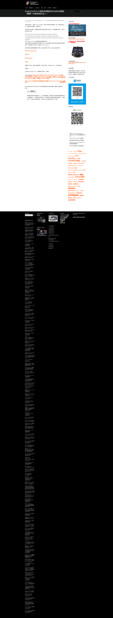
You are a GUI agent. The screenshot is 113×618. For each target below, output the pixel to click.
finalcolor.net (80, 163)
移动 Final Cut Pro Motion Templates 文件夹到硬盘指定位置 (77, 135)
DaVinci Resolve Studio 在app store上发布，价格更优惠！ (29, 282)
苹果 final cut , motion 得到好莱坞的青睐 (29, 337)
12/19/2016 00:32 (33, 92)
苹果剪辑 (78, 186)
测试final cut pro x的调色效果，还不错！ (29, 546)
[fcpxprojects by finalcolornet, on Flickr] (29, 58)
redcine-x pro (70, 179)
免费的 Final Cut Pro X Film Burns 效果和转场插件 (55, 81)
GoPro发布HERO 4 (29, 397)
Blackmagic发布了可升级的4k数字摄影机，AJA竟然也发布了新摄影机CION (29, 487)
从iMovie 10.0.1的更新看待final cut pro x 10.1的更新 (29, 578)
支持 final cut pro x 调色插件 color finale (29, 341)
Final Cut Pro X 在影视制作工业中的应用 (29, 314)
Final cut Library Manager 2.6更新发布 (29, 372)
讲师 (42, 7)
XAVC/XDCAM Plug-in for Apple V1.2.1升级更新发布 (29, 525)
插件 (45, 7)
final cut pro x (44, 20)
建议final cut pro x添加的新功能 (29, 390)
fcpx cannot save (52, 75)
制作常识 (48, 20)
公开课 (61, 221)
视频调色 (82, 195)
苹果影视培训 (79, 192)
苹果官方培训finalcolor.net (73, 190)
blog (34, 75)
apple (71, 151)
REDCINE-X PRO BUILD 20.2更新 (28, 594)
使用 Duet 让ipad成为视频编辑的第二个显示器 (29, 364)
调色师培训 (75, 197)
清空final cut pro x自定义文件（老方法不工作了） (29, 483)
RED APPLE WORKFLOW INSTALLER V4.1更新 (29, 458)
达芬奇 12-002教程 (29, 271)
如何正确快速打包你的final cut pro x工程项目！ (29, 560)
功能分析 (51, 20)
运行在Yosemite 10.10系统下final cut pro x (29, 394)
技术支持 (59, 20)
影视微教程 (62, 220)
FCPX (77, 156)
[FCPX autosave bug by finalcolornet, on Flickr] (30, 51)
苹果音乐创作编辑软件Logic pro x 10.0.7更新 (29, 470)
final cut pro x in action (34, 77)
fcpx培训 (60, 75)
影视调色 (70, 184)
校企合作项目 (63, 218)
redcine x (75, 179)
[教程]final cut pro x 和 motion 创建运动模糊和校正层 (29, 290)
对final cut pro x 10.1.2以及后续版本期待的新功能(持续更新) (29, 504)
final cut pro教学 (31, 78)
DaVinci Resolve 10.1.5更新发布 (28, 474)
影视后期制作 (81, 181)
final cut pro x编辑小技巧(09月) (29, 421)
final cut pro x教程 (46, 77)
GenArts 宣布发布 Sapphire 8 (29, 360)
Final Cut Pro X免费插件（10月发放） (29, 607)
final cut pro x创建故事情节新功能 (29, 514)
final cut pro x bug (79, 165)
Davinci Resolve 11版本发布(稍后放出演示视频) (29, 491)
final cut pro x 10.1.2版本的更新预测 (29, 463)
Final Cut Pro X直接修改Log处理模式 (29, 441)
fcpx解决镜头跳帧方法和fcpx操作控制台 (29, 380)
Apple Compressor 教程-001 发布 (29, 306)
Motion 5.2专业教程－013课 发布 (29, 287)
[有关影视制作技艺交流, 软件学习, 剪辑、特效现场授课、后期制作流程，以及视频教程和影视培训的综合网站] (32, 4)
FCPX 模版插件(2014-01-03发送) (29, 564)
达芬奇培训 (71, 200)
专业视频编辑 (81, 179)
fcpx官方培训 (83, 161)
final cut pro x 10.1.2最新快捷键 (29, 431)
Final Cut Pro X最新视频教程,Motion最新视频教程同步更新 (29, 555)
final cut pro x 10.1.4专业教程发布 (29, 376)
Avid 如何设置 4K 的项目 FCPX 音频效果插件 (29, 356)
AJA (69, 151)
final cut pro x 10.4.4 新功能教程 (29, 244)
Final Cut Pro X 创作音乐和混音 (29, 334)
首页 (27, 7)
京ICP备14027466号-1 (80, 217)
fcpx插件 (70, 163)
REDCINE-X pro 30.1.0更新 (28, 467)
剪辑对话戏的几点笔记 (29, 259)
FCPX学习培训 (74, 161)
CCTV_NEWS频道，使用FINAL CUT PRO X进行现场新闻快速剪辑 (29, 509)
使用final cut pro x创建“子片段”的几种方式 (29, 437)
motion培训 (80, 177)
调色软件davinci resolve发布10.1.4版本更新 (29, 495)
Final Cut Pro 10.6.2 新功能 (76, 138)
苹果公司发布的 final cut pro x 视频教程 (29, 310)
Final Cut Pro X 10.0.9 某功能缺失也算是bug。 (29, 583)
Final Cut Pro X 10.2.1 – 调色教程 (28, 302)
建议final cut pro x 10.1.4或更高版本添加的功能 (29, 427)
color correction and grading (73, 153)
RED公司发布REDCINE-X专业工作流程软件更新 (29, 499)
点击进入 (38, 215)
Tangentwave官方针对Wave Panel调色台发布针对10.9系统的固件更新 (29, 569)
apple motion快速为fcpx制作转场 (29, 268)
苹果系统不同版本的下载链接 (77, 140)
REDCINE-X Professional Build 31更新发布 (29, 413)
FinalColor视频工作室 (37, 20)
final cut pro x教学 (71, 172)
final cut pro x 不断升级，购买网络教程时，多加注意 (29, 368)
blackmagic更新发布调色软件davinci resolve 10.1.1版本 (29, 537)
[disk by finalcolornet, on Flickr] (26, 61)
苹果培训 (71, 188)
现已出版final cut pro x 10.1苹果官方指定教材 (29, 542)
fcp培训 (35, 76)
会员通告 (49, 7)
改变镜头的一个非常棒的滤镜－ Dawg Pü (29, 298)
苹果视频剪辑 (73, 195)
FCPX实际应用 (28, 76)
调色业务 (70, 197)
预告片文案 (62, 222)
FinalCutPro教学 (71, 177)
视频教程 (31, 7)
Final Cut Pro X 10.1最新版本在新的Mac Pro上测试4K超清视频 (29, 602)
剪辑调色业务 (70, 181)
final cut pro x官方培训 (72, 170)
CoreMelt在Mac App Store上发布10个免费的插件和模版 (29, 348)
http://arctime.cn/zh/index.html (76, 39)
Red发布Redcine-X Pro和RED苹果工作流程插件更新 (29, 533)
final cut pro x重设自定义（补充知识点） (29, 529)
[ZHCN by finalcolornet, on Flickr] (27, 54)
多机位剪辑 (75, 181)
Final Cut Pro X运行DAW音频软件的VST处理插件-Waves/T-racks (29, 587)
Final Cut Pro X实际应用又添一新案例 (29, 454)
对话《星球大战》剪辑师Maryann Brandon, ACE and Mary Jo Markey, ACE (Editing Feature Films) (29, 385)
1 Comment (28, 21)
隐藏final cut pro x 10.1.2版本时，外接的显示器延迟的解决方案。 (29, 450)
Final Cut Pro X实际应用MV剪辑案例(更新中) (35, 81)
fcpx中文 (71, 158)
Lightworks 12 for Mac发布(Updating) (29, 401)
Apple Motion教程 (64, 216)
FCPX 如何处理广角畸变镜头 (77, 145)
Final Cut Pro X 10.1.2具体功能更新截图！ (29, 445)
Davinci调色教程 (63, 217)
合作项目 (37, 7)
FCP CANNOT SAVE (42, 75)
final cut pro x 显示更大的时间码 (29, 321)
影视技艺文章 (56, 20)
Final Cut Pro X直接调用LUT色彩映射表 (29, 611)
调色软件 (79, 197)
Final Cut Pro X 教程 (64, 214)
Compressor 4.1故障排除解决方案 (29, 521)
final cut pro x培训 (72, 168)
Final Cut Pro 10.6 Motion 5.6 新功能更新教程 (77, 143)
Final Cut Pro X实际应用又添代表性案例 (29, 598)
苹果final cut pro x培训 (43, 78)
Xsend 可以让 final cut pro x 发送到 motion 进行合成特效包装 (29, 264)
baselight (75, 151)
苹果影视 (81, 190)
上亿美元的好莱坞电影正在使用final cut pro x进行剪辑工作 (29, 550)
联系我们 (55, 7)
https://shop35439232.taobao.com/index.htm (77, 63)
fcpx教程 (74, 163)
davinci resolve (82, 153)
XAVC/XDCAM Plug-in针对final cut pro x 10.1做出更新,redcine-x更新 (29, 574)
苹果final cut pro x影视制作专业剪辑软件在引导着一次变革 (29, 408)
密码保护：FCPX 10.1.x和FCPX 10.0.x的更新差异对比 (29, 478)
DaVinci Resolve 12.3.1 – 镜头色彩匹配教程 (29, 275)
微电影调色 (75, 184)
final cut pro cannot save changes (47, 76)
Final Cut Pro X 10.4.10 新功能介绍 (29, 240)
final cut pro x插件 (81, 170)
